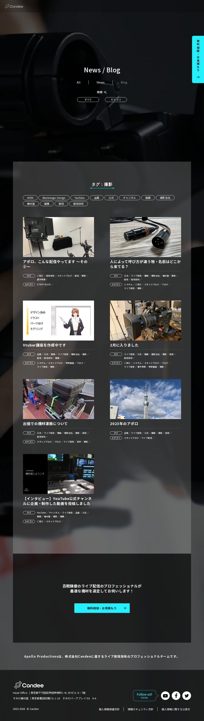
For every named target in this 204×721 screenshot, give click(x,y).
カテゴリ (116, 99)
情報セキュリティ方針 (140, 709)
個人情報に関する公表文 (176, 709)
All (78, 82)
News (101, 82)
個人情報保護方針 (109, 709)
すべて (88, 99)
